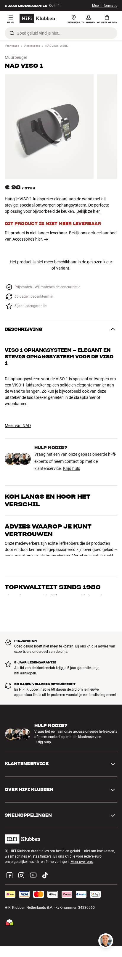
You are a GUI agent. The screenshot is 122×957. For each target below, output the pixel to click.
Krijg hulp (71, 468)
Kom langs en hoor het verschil (47, 500)
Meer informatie (104, 6)
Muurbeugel (16, 57)
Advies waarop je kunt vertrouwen (48, 530)
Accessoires (32, 45)
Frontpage (12, 45)
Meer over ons (81, 846)
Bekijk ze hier (88, 211)
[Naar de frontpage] (37, 18)
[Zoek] (11, 33)
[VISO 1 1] (49, 126)
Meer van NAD (18, 425)
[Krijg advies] (105, 940)
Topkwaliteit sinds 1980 (53, 556)
